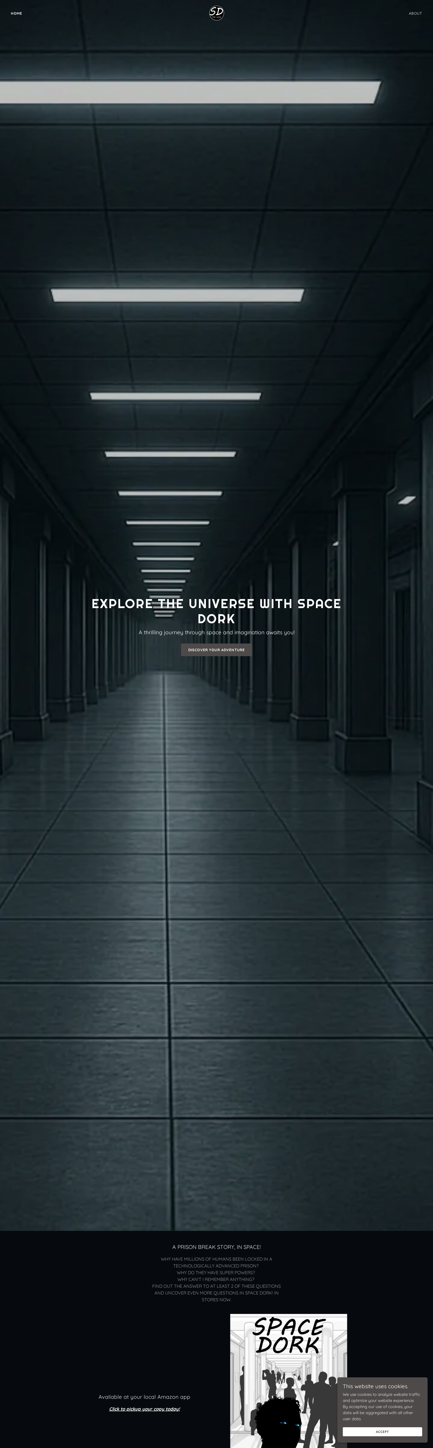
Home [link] (16, 13)
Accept (382, 1432)
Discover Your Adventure (216, 650)
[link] (216, 13)
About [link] (415, 13)
